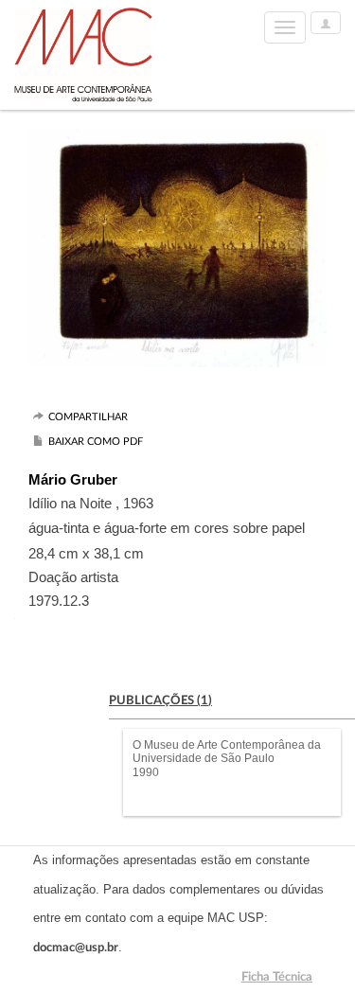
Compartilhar (88, 417)
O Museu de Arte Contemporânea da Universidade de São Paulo (227, 751)
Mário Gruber (72, 479)
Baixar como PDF (95, 441)
